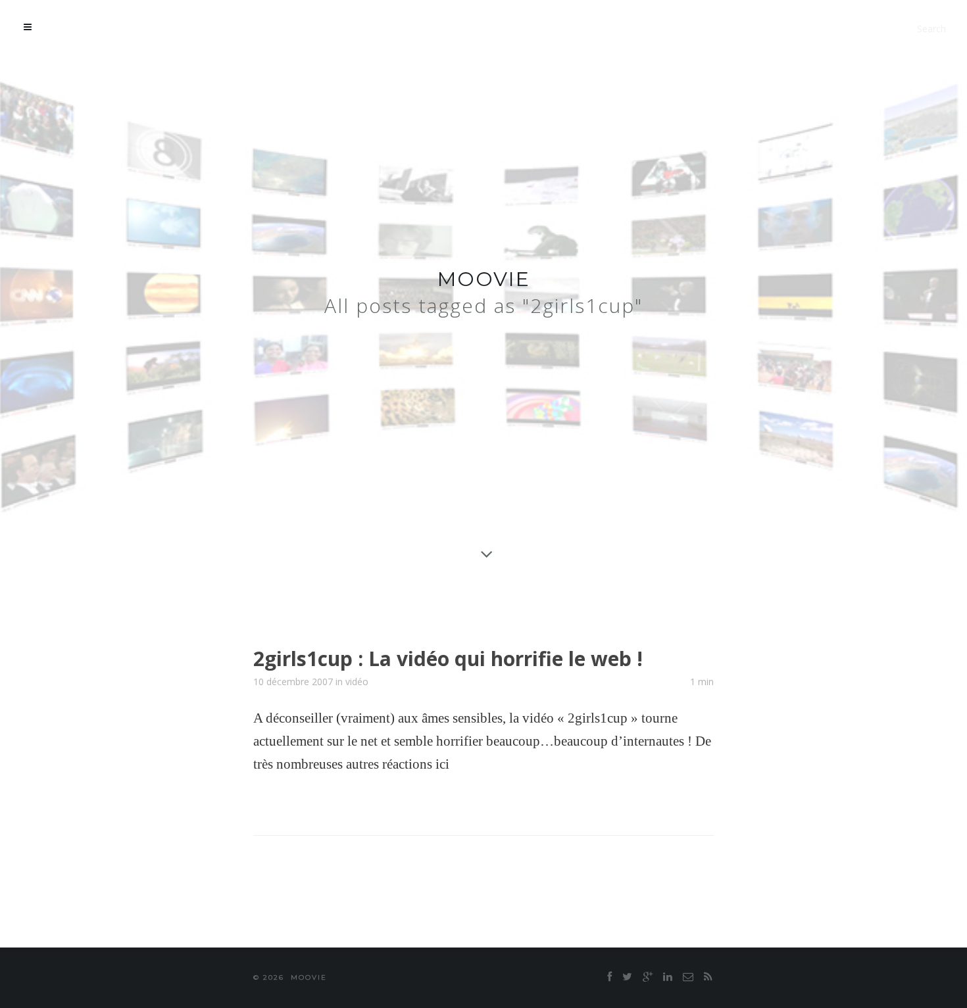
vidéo (356, 681)
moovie (483, 279)
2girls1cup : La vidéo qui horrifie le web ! (448, 658)
